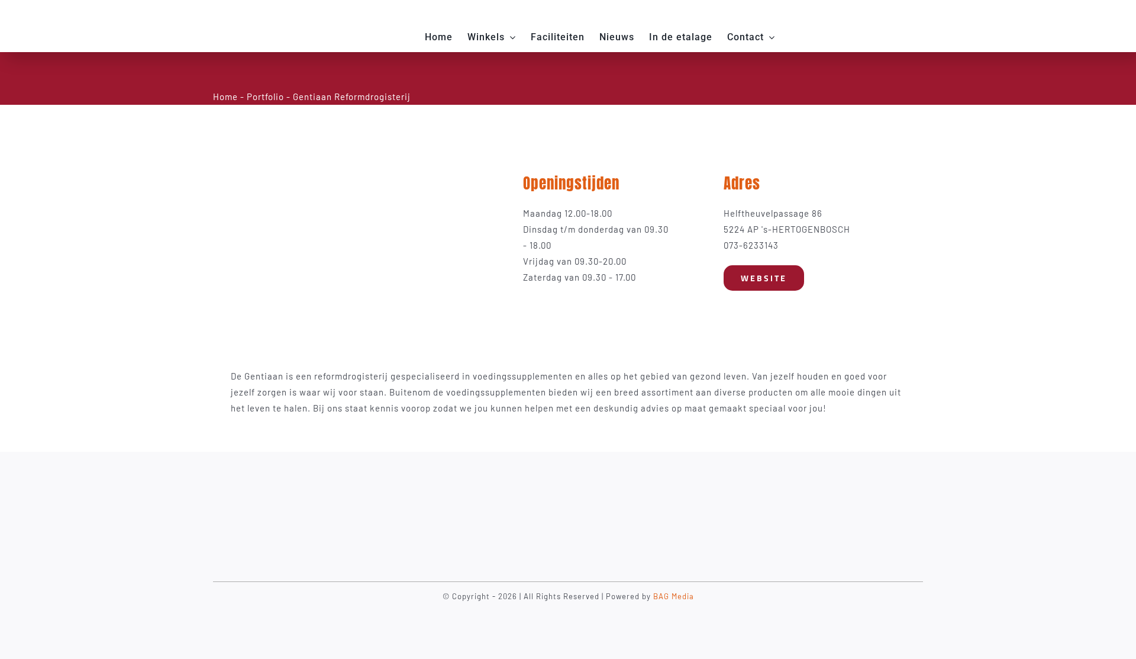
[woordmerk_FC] (277, 16)
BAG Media (673, 596)
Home (225, 96)
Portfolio (265, 96)
